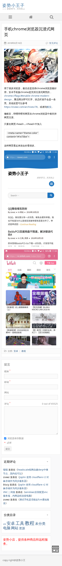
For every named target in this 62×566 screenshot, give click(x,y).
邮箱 (6, 382)
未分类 (40, 523)
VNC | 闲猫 (9, 492)
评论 (6, 403)
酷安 (49, 106)
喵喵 (5, 469)
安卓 (11, 523)
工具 (20, 523)
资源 (22, 528)
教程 (29, 523)
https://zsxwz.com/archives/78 (21, 106)
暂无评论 (53, 43)
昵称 (6, 371)
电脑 (6, 527)
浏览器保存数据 (15, 438)
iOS (4, 524)
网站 (6, 392)
